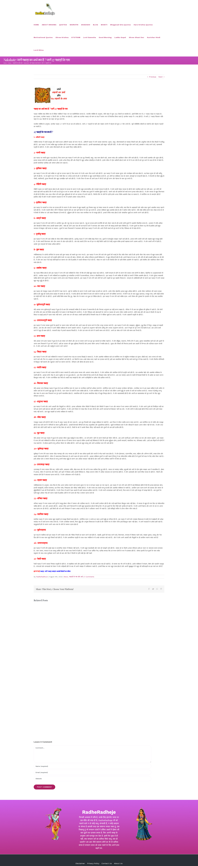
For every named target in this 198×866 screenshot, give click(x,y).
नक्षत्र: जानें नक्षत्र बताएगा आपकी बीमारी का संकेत (55, 571)
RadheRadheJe (42, 577)
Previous (152, 77)
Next (160, 77)
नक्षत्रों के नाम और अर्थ (76, 577)
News (66, 577)
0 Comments (89, 577)
